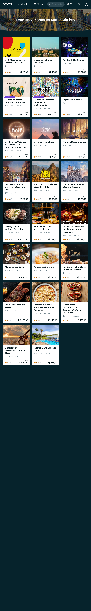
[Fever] (7, 4)
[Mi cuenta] (86, 4)
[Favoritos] (78, 4)
